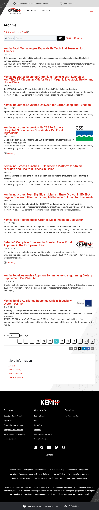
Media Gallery (14, 369)
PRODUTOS (31, 11)
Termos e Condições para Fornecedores (71, 478)
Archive (11, 366)
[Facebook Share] (88, 348)
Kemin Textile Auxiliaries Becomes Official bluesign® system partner (38, 302)
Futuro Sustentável (41, 439)
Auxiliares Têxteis (10, 439)
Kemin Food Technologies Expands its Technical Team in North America (45, 50)
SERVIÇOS (46, 11)
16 (68, 341)
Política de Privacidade (21, 478)
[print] (92, 348)
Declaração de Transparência (77, 470)
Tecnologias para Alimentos (14, 425)
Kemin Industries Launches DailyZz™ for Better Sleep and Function (47, 105)
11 (38, 341)
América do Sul (42, 4)
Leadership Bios (15, 377)
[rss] (71, 348)
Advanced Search (74, 38)
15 (62, 341)
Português (68, 4)
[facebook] (41, 447)
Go (61, 38)
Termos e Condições (42, 478)
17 (74, 341)
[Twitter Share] (79, 348)
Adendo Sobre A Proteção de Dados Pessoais (28, 470)
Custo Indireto (56, 470)
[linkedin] (35, 447)
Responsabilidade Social (43, 434)
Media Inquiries (15, 373)
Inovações (38, 425)
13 (50, 341)
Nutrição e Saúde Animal (13, 416)
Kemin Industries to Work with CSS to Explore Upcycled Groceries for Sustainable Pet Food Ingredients (33, 130)
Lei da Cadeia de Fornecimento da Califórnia (71, 474)
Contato (49, 455)
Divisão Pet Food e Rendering (14, 434)
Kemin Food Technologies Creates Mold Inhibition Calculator (43, 219)
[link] (14, 10)
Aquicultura (8, 421)
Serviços (37, 430)
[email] (75, 348)
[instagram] (63, 447)
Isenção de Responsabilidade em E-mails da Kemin (30, 474)
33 (86, 341)
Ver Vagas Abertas (72, 416)
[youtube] (49, 447)
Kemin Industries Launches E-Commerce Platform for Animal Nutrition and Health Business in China (43, 167)
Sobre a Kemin (39, 416)
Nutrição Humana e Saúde (13, 430)
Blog (35, 421)
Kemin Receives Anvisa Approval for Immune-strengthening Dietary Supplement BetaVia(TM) (48, 277)
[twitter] (57, 447)
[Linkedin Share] (84, 348)
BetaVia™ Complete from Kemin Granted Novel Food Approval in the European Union (38, 244)
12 (44, 341)
